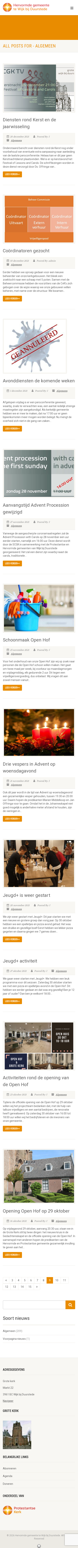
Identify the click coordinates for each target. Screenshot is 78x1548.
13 (14, 1286)
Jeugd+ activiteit (20, 961)
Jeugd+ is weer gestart (26, 895)
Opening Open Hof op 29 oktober (36, 1211)
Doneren (8, 1483)
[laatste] (37, 1287)
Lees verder (11, 174)
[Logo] (26, 7)
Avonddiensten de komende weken (39, 380)
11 (64, 1280)
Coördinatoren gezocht (26, 250)
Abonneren (9, 1468)
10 (56, 1280)
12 (6, 1286)
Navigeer (8, 1400)
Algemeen (16, 140)
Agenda (7, 1476)
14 (22, 1286)
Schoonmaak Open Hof (26, 640)
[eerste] (6, 1280)
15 (29, 1286)
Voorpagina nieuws (14, 1338)
